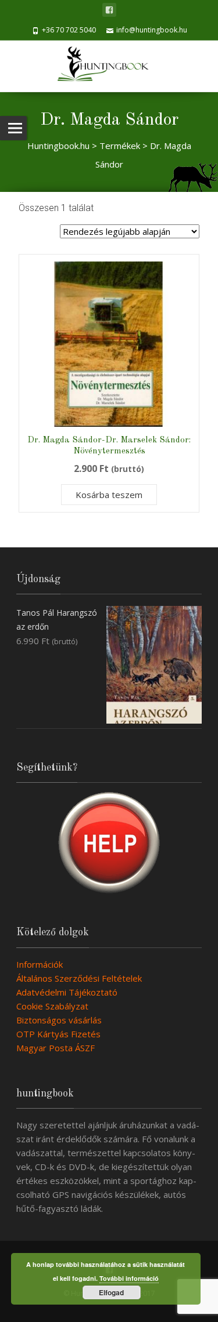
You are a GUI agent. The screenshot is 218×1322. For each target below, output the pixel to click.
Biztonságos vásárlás (59, 1020)
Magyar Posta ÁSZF (55, 1048)
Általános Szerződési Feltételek (79, 978)
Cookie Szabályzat (52, 1006)
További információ (129, 1278)
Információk (39, 964)
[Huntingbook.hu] (109, 66)
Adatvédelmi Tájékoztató (66, 992)
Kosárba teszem (109, 494)
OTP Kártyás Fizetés (58, 1034)
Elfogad (111, 1292)
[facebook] (109, 10)
